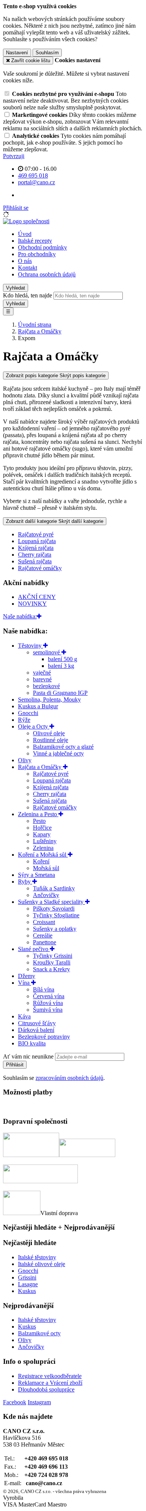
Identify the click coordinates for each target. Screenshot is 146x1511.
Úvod (24, 234)
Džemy (26, 976)
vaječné (42, 672)
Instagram (39, 1402)
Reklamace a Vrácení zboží (50, 1383)
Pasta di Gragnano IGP (60, 693)
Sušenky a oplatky (54, 929)
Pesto (39, 821)
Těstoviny (30, 645)
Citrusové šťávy (37, 1023)
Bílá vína (43, 989)
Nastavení (17, 52)
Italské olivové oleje (41, 1264)
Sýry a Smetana (36, 875)
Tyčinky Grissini (52, 956)
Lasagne (28, 1284)
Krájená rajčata (36, 548)
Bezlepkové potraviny (44, 1036)
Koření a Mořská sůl (43, 854)
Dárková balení (36, 1030)
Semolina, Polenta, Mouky (49, 699)
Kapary (42, 834)
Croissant (44, 922)
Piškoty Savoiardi (53, 908)
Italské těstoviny (37, 1257)
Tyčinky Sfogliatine (56, 915)
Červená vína (48, 996)
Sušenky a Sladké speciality (51, 902)
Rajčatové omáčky (40, 568)
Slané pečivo (34, 949)
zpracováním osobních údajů (69, 1078)
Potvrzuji (13, 156)
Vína (24, 982)
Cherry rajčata (34, 554)
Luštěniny (45, 841)
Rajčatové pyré (36, 534)
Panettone (44, 942)
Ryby (25, 881)
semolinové (47, 652)
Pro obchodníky (37, 254)
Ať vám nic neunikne (29, 1056)
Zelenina (43, 848)
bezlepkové (46, 686)
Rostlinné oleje (50, 740)
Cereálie (42, 935)
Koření (41, 861)
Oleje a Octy (33, 726)
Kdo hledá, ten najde (27, 295)
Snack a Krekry (51, 969)
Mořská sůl (46, 868)
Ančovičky (46, 895)
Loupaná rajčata (37, 541)
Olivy (24, 760)
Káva (24, 1016)
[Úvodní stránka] (26, 221)
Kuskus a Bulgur (38, 706)
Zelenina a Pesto (38, 814)
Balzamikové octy (39, 1333)
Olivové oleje (49, 733)
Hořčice (42, 827)
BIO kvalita (32, 1043)
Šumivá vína (48, 1009)
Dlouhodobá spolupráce (46, 1389)
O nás (25, 261)
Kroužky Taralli (51, 962)
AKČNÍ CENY (37, 597)
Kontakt (27, 267)
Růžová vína (48, 1003)
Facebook (14, 1402)
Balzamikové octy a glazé (63, 747)
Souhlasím (47, 52)
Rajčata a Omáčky (40, 767)
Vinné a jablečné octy (58, 753)
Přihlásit (15, 1065)
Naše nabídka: (20, 616)
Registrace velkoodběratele (50, 1376)
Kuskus (27, 1291)
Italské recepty (35, 240)
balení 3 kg (61, 666)
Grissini (27, 1277)
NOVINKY (32, 603)
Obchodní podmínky (42, 247)
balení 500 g (62, 659)
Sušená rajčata (35, 561)
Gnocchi (28, 713)
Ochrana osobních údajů (47, 274)
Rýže (24, 720)
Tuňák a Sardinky (54, 888)
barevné (42, 679)
